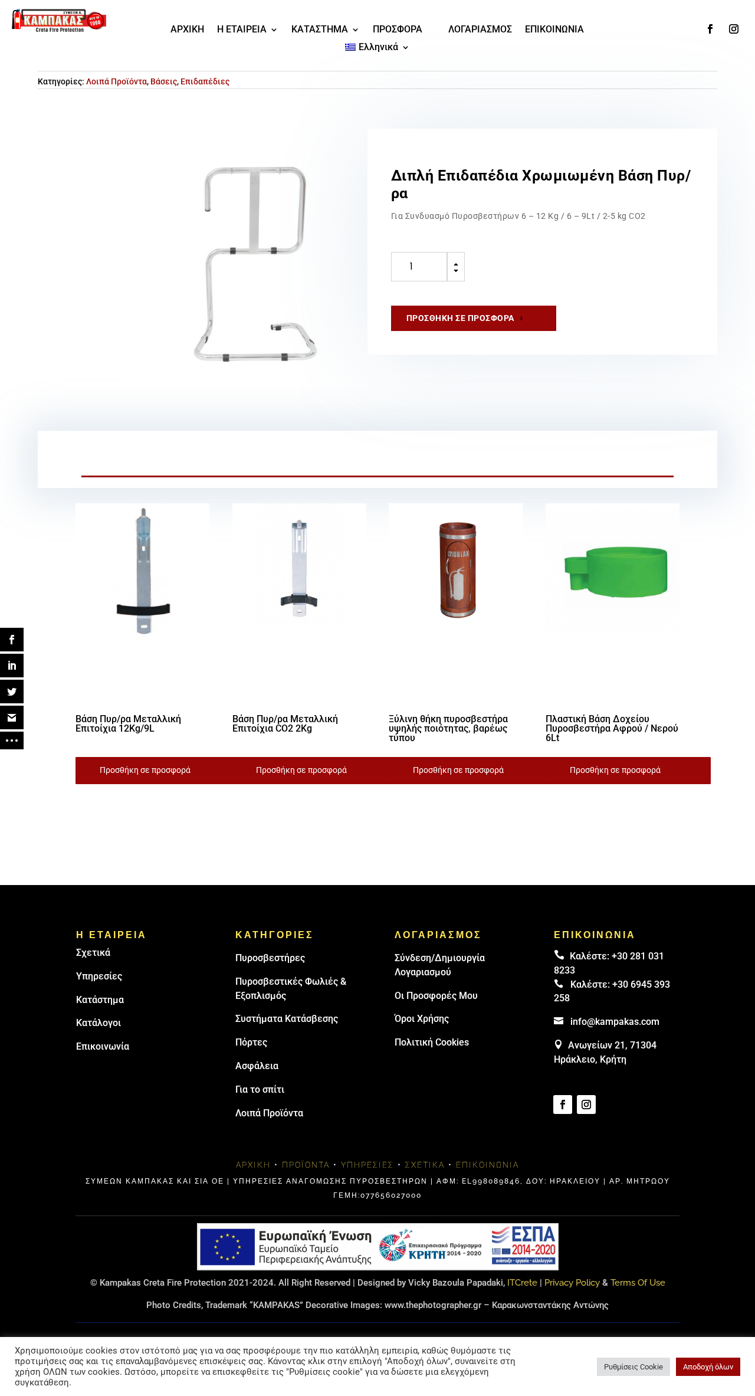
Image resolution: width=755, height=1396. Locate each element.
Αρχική (253, 1164)
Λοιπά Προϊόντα (116, 81)
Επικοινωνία (102, 1046)
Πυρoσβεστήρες (270, 958)
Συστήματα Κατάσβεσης (286, 1018)
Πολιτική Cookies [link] (432, 1042)
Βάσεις (163, 81)
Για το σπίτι (259, 1089)
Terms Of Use (637, 1282)
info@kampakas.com (614, 1021)
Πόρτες (251, 1042)
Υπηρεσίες (99, 976)
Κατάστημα (100, 999)
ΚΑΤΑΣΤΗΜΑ (319, 30)
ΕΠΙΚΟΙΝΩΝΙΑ (554, 30)
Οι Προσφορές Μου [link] (436, 995)
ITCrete (522, 1282)
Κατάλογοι (98, 1022)
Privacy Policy (572, 1282)
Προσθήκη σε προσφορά (460, 318)
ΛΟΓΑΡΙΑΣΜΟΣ (480, 30)
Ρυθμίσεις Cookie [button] (633, 1366)
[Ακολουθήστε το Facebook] (710, 28)
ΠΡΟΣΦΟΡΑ (397, 30)
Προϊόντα (306, 1164)
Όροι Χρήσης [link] (422, 1018)
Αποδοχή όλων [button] (708, 1366)
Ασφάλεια (256, 1065)
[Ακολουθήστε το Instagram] (733, 28)
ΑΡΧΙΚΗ (187, 30)
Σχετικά (93, 952)
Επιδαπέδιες (204, 81)
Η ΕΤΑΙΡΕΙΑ (242, 30)
